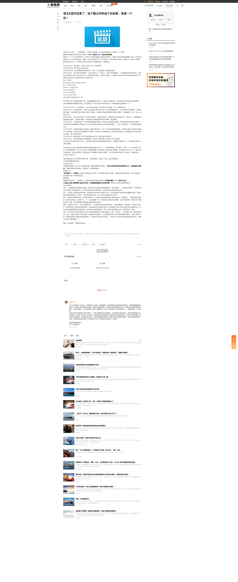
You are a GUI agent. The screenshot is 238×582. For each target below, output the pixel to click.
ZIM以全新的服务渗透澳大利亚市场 (87, 389)
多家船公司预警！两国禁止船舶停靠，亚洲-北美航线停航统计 (96, 511)
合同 (104, 119)
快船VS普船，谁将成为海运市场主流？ (89, 438)
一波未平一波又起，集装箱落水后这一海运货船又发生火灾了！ (96, 413)
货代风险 (84, 244)
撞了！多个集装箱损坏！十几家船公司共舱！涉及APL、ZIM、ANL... (98, 450)
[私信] (182, 5)
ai (65, 97)
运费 (114, 209)
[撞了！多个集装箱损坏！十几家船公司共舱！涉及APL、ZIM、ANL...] (68, 453)
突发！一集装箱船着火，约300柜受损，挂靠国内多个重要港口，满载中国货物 (101, 352)
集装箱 (105, 173)
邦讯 (77, 481)
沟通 (67, 131)
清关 (121, 75)
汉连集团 (78, 493)
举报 (140, 244)
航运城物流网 (159, 15)
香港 (109, 124)
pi (69, 83)
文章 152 (153, 19)
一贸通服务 (78, 408)
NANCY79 (72, 302)
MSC (120, 173)
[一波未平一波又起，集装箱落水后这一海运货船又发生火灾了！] (68, 416)
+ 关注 (157, 24)
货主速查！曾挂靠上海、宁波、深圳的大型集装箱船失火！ (95, 401)
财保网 (77, 383)
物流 (94, 244)
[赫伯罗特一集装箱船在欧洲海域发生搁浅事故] (68, 429)
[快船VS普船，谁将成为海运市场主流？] (68, 441)
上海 (84, 173)
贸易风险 (102, 244)
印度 (81, 78)
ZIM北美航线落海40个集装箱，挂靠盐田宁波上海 (92, 377)
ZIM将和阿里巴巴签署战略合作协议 (87, 365)
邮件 (130, 101)
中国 (95, 136)
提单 (82, 214)
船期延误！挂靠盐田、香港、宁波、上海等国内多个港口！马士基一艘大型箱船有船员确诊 (105, 462)
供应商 (79, 209)
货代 (66, 244)
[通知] (177, 5)
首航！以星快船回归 (82, 499)
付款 (78, 68)
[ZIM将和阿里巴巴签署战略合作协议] (68, 368)
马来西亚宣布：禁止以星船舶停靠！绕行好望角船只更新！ (95, 486)
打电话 (116, 117)
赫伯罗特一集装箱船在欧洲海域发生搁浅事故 (91, 426)
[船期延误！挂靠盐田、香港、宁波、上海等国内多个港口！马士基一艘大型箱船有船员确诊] (68, 465)
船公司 (97, 54)
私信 (164, 24)
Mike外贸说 (79, 359)
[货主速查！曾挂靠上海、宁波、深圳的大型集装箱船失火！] (68, 404)
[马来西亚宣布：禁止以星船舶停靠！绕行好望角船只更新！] (68, 489)
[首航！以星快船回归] (68, 502)
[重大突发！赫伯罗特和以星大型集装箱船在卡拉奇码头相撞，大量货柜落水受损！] (68, 477)
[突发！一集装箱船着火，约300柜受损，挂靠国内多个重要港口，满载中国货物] (68, 355)
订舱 (102, 200)
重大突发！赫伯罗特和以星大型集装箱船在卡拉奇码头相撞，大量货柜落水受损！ (102, 474)
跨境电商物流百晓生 (81, 444)
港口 (111, 112)
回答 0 (160, 19)
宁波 (95, 66)
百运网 (77, 420)
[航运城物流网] (151, 15)
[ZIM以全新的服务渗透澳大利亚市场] (68, 392)
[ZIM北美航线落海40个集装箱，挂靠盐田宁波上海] (68, 380)
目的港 (75, 244)
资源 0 (169, 19)
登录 (98, 290)
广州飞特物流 (79, 505)
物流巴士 (78, 371)
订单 (69, 155)
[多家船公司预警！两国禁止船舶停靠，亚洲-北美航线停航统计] (68, 514)
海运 (109, 57)
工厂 (90, 57)
